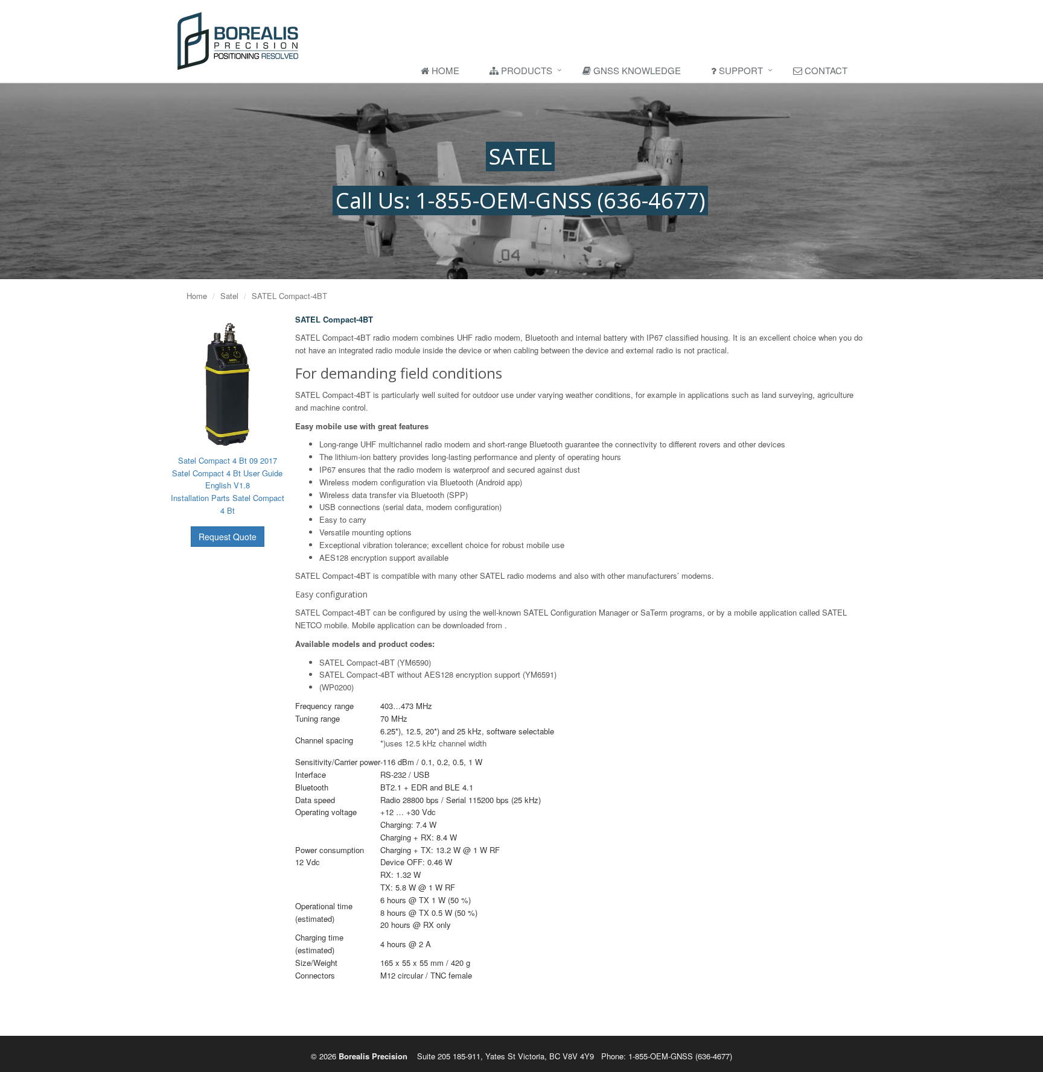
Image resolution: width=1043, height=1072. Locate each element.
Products (525, 70)
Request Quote (228, 537)
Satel (229, 295)
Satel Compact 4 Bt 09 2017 (227, 460)
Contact (824, 70)
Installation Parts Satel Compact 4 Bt (227, 504)
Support (739, 70)
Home (444, 70)
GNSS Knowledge (636, 70)
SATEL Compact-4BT (289, 295)
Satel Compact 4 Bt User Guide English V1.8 (227, 479)
